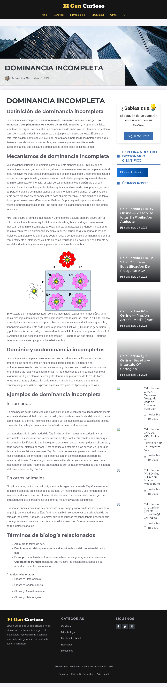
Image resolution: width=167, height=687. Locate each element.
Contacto (63, 674)
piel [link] (31, 425)
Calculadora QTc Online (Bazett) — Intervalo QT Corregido (152, 511)
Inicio (44, 14)
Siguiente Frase (138, 136)
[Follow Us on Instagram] (132, 626)
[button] (124, 14)
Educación (66, 644)
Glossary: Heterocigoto (27, 579)
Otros (113, 14)
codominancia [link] (17, 146)
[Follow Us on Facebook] (118, 626)
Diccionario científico (132, 172)
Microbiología (77, 14)
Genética (58, 14)
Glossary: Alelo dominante (29, 591)
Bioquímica (97, 14)
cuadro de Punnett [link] (23, 313)
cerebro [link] (103, 442)
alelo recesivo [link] (71, 124)
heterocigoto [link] (14, 169)
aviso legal (103, 674)
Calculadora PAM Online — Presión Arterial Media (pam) (137, 315)
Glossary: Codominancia (28, 585)
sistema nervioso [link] (35, 447)
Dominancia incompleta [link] (56, 100)
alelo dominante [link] (64, 120)
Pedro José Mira (22, 78)
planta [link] (97, 191)
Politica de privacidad (82, 674)
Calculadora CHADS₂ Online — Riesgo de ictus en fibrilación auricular (151, 398)
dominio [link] (43, 165)
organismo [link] (29, 129)
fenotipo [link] (81, 240)
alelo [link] (97, 133)
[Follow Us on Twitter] (125, 626)
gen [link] (94, 120)
